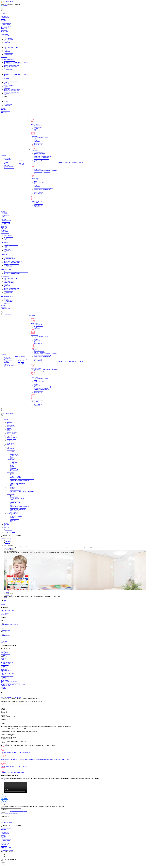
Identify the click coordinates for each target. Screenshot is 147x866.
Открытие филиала (6, 744)
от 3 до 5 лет (4, 28)
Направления (4, 34)
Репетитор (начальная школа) (11, 66)
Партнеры (3, 21)
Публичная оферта (5, 24)
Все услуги (3, 604)
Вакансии (3, 20)
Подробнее (6, 592)
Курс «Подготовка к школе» (11, 47)
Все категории (4, 642)
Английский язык (5, 654)
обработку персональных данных (18, 811)
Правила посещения (6, 23)
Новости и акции (5, 111)
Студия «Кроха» (8, 38)
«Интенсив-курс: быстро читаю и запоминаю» (16, 62)
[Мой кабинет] (1, 10)
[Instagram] (4, 856)
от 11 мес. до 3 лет (5, 27)
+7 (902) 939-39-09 (6, 5)
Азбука (5, 49)
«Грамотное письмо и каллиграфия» (13, 63)
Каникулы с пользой (6, 71)
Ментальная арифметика (7, 662)
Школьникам (4, 57)
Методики (3, 109)
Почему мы (4, 14)
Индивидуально (5, 78)
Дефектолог (7, 42)
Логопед (6, 41)
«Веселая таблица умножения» (12, 65)
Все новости (4, 689)
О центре (3, 13)
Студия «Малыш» (8, 39)
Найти (2, 862)
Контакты (3, 112)
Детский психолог (8, 53)
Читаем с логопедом (9, 85)
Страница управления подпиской (9, 813)
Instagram (8, 543)
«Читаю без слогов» (9, 59)
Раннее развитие (5, 35)
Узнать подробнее (8, 548)
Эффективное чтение (9, 61)
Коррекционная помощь (7, 98)
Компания (3, 829)
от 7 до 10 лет (4, 31)
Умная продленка (5, 724)
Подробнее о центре (6, 779)
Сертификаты (4, 16)
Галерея (3, 108)
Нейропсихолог (8, 54)
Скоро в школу (4, 45)
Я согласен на (14, 811)
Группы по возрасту (6, 26)
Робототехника (4, 665)
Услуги (2, 841)
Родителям (3, 32)
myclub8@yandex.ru (6, 538)
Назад (9, 421)
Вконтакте (8, 541)
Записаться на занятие (9, 553)
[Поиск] (2, 9)
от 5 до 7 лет (4, 30)
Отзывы (3, 19)
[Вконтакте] (4, 855)
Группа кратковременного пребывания (11, 697)
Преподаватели (5, 17)
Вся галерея (4, 614)
